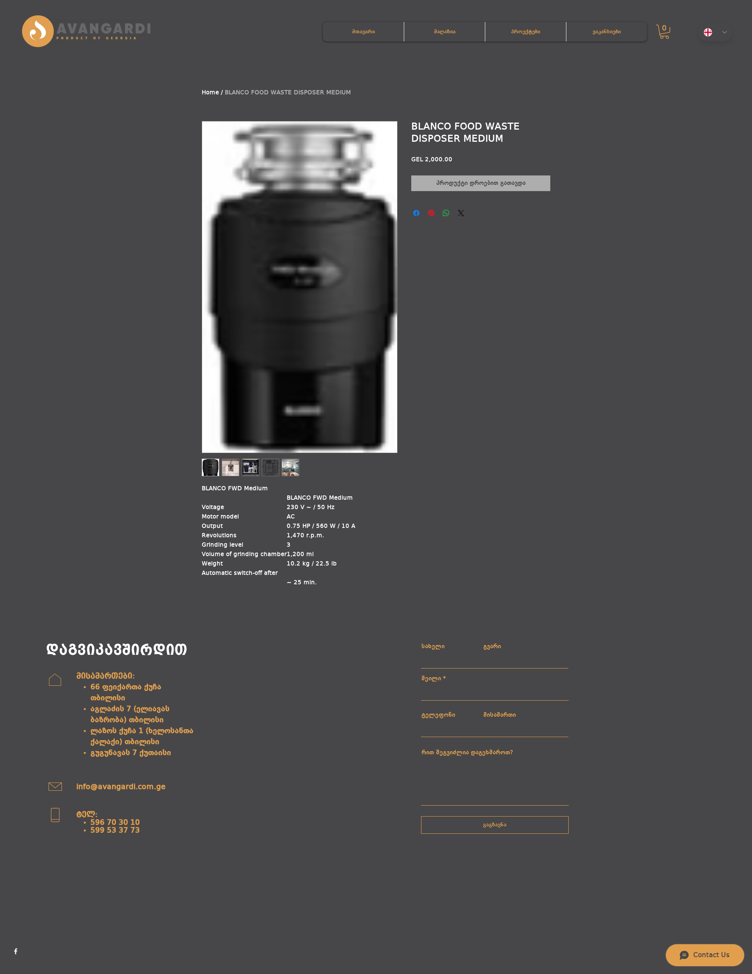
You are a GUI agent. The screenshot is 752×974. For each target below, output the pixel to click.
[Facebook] (16, 951)
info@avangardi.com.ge (121, 787)
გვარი (492, 646)
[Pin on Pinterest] (431, 213)
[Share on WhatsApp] (446, 213)
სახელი (433, 646)
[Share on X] (461, 213)
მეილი (431, 679)
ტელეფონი (438, 715)
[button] (664, 32)
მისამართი (499, 715)
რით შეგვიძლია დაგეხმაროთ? (467, 753)
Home (210, 93)
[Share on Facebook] (416, 213)
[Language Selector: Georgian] (715, 32)
